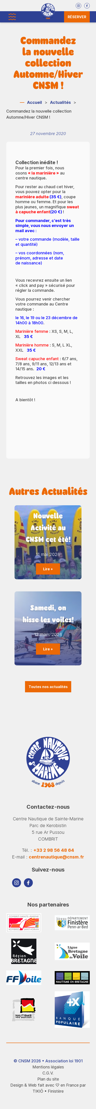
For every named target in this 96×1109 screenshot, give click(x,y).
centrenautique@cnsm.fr (56, 857)
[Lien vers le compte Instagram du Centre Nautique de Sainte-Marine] (78, 6)
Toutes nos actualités (48, 686)
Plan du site (48, 1079)
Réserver (77, 17)
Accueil (34, 102)
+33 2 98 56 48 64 (53, 850)
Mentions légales (48, 1067)
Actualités (60, 102)
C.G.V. (48, 1073)
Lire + (48, 569)
